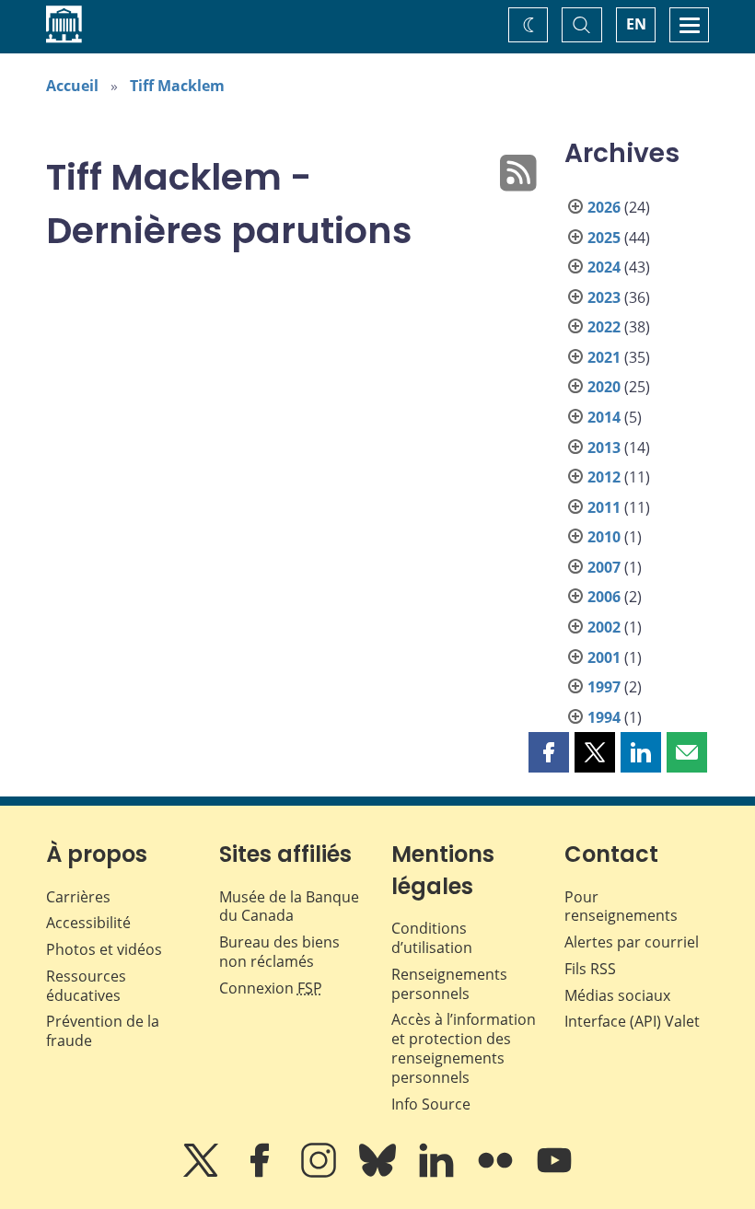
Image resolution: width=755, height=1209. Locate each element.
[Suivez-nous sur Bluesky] (379, 1173)
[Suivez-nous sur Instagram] (320, 1173)
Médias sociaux (617, 995)
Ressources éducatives (86, 986)
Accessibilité (88, 923)
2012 (604, 477)
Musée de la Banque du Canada (289, 906)
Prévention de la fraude (102, 1031)
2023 (604, 297)
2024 (604, 267)
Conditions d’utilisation (431, 938)
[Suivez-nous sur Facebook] (261, 1173)
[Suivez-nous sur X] (202, 1173)
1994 (604, 717)
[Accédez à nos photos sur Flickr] (497, 1173)
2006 (604, 597)
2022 (604, 327)
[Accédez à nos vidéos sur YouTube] (554, 1173)
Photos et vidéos (104, 949)
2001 (604, 657)
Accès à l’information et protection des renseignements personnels (463, 1048)
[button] (548, 752)
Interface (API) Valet (632, 1021)
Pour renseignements (621, 906)
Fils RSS (590, 969)
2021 (604, 357)
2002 (604, 627)
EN (636, 24)
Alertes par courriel (631, 942)
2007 (604, 567)
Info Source (430, 1104)
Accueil (72, 86)
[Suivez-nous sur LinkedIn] (438, 1173)
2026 (604, 207)
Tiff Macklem (177, 86)
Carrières (78, 897)
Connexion (270, 988)
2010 (604, 537)
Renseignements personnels (449, 984)
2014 (604, 417)
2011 (604, 507)
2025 (604, 237)
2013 (604, 447)
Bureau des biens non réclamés (279, 951)
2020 (604, 387)
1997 (604, 687)
